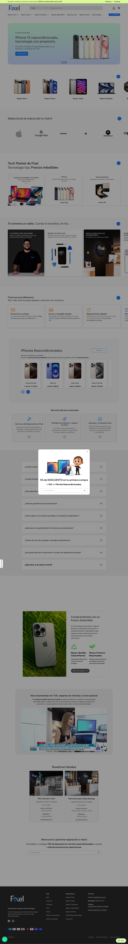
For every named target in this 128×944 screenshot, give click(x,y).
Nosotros (108, 1)
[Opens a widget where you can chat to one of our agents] (121, 940)
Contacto (117, 1)
